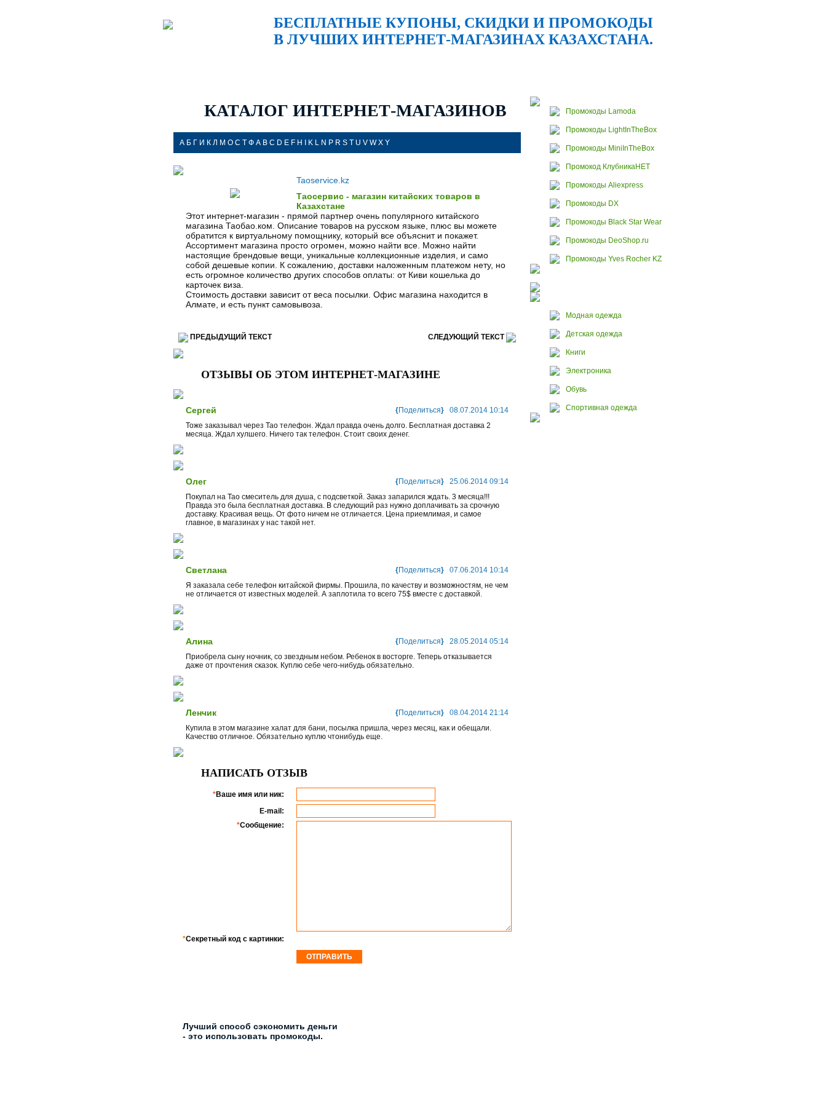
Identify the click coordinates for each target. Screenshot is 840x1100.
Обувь (576, 389)
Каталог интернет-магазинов (534, 66)
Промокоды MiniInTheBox (610, 148)
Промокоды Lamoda (601, 111)
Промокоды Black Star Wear (614, 222)
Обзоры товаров (442, 66)
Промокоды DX (592, 203)
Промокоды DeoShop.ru (607, 240)
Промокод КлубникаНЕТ (608, 166)
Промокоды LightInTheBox (611, 129)
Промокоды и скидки (254, 66)
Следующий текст (466, 337)
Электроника (588, 370)
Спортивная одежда (601, 407)
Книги (575, 352)
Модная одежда (594, 315)
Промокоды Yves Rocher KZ (614, 259)
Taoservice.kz (322, 180)
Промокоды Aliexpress (604, 185)
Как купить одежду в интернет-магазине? (629, 66)
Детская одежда (594, 334)
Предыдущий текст (231, 337)
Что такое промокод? (349, 66)
